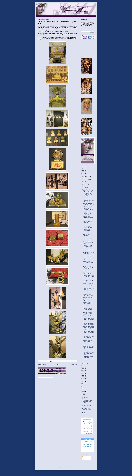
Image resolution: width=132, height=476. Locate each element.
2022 (83, 365)
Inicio (58, 364)
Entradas (84, 456)
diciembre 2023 (86, 174)
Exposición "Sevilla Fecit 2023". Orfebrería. (87, 225)
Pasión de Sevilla (85, 411)
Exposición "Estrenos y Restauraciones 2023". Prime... (88, 249)
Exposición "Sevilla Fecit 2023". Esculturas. (87, 232)
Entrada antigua (74, 364)
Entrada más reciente (42, 364)
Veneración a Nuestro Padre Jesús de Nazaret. (88, 303)
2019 (83, 370)
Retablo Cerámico (85, 413)
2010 (83, 384)
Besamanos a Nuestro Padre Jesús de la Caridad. (88, 289)
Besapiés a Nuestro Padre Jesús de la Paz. (88, 298)
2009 (83, 386)
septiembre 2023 (86, 179)
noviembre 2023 (86, 176)
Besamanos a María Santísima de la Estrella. (88, 273)
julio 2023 (85, 182)
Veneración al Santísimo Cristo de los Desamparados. (87, 258)
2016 (83, 375)
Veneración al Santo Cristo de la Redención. (88, 256)
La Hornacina (84, 406)
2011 (83, 383)
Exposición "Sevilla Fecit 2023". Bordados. (87, 230)
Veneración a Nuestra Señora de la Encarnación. (88, 262)
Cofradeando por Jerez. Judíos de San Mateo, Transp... (87, 198)
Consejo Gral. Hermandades (87, 396)
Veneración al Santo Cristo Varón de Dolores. (88, 286)
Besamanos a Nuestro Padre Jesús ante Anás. (88, 201)
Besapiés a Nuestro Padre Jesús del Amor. (88, 300)
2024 (83, 171)
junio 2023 (85, 184)
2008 (83, 388)
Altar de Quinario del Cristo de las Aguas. (88, 357)
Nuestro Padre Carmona (86, 409)
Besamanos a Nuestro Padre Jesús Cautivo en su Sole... (88, 337)
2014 (83, 378)
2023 (83, 173)
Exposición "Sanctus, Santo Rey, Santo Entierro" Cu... (88, 204)
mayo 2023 (85, 186)
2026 (83, 168)
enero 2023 (85, 363)
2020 (83, 368)
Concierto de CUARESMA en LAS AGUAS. (88, 214)
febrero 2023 (85, 361)
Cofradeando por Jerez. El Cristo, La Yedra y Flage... (88, 191)
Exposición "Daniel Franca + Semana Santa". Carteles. (88, 278)
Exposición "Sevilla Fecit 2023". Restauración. (87, 227)
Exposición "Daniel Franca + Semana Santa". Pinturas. (88, 276)
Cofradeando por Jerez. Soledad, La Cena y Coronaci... (87, 194)
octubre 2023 (85, 178)
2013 (83, 380)
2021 (83, 367)
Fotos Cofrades (85, 397)
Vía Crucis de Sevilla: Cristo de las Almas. (88, 359)
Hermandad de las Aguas (87, 400)
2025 (83, 170)
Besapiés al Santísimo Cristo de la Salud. (88, 264)
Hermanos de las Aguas (86, 405)
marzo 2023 (85, 189)
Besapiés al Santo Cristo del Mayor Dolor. (88, 253)
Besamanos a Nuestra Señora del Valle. (87, 271)
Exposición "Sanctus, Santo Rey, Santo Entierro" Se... (88, 209)
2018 (83, 372)
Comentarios (85, 459)
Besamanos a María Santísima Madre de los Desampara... (88, 267)
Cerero (83, 394)
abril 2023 (85, 187)
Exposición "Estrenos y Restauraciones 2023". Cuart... (88, 239)
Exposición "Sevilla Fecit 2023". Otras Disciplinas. (88, 217)
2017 (83, 373)
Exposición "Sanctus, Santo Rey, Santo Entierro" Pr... (88, 212)
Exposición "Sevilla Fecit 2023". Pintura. (87, 222)
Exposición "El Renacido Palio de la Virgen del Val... (87, 306)
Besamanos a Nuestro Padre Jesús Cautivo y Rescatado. (88, 292)
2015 (83, 376)
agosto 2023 (85, 181)
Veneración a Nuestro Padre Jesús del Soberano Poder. (88, 343)
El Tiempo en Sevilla (87, 419)
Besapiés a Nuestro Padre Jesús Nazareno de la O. (88, 341)
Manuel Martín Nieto (86, 408)
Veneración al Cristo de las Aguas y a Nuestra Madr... (88, 284)
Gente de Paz (84, 398)
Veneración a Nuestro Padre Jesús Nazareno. (88, 351)
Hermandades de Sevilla (86, 404)
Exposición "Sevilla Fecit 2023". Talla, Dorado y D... (88, 219)
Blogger (72, 467)
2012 (83, 381)
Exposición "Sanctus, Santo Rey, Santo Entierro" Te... (88, 206)
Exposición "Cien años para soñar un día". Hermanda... (88, 316)
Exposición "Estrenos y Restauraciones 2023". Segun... (88, 246)
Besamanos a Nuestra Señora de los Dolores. (88, 295)
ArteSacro (84, 393)
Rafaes (83, 412)
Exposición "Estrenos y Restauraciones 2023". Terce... (88, 242)
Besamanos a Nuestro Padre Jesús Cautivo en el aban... (88, 353)
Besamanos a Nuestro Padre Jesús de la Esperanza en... (88, 347)
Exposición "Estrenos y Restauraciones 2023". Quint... (88, 235)
